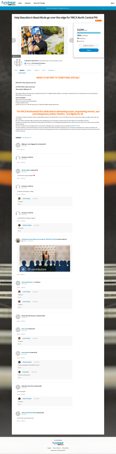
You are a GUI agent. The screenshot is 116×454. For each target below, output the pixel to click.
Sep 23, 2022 (24, 158)
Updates (29, 70)
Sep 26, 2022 (24, 145)
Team (44, 70)
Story (16, 70)
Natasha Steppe (45, 60)
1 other (60, 60)
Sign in (112, 3)
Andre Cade (24, 328)
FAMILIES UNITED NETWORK (29, 412)
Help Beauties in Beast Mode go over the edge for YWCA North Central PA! (39, 239)
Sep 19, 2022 (24, 414)
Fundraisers (52, 70)
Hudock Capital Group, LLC (28, 282)
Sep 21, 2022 (24, 330)
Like (19, 149)
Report (39, 65)
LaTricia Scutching (53, 60)
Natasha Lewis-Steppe (27, 225)
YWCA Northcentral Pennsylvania (38, 63)
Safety (20, 3)
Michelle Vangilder (26, 170)
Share (88, 50)
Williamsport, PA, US (33, 65)
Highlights (22, 70)
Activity (37, 70)
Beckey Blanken (25, 352)
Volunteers (28, 3)
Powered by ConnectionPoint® (58, 450)
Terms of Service (57, 448)
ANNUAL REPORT (75, 126)
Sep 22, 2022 (24, 187)
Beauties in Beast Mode (32, 60)
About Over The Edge (39, 3)
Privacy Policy (65, 448)
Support (49, 448)
